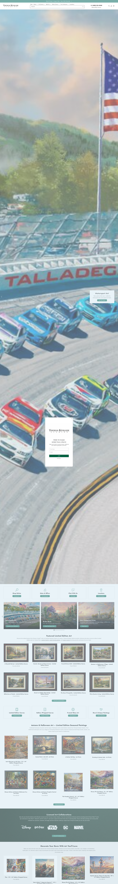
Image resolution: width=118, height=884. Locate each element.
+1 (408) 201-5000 (96, 5)
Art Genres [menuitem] (41, 4)
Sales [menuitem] (34, 4)
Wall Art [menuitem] (48, 4)
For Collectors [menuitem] (64, 4)
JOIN (59, 456)
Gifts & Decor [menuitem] (55, 4)
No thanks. (59, 458)
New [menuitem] (31, 4)
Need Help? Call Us (96, 7)
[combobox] (57, 6)
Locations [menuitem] (72, 4)
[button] (109, 6)
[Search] (83, 6)
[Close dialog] (71, 418)
